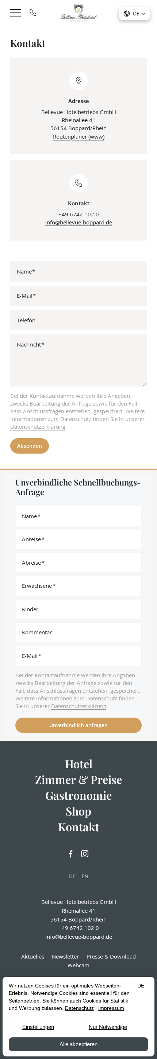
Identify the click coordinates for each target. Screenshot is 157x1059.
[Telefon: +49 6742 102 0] (33, 12)
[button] (134, 13)
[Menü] (16, 12)
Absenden (29, 445)
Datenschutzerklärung (37, 426)
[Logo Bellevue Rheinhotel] (78, 12)
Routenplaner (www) (78, 136)
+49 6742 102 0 (78, 214)
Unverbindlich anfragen (78, 725)
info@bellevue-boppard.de (78, 222)
